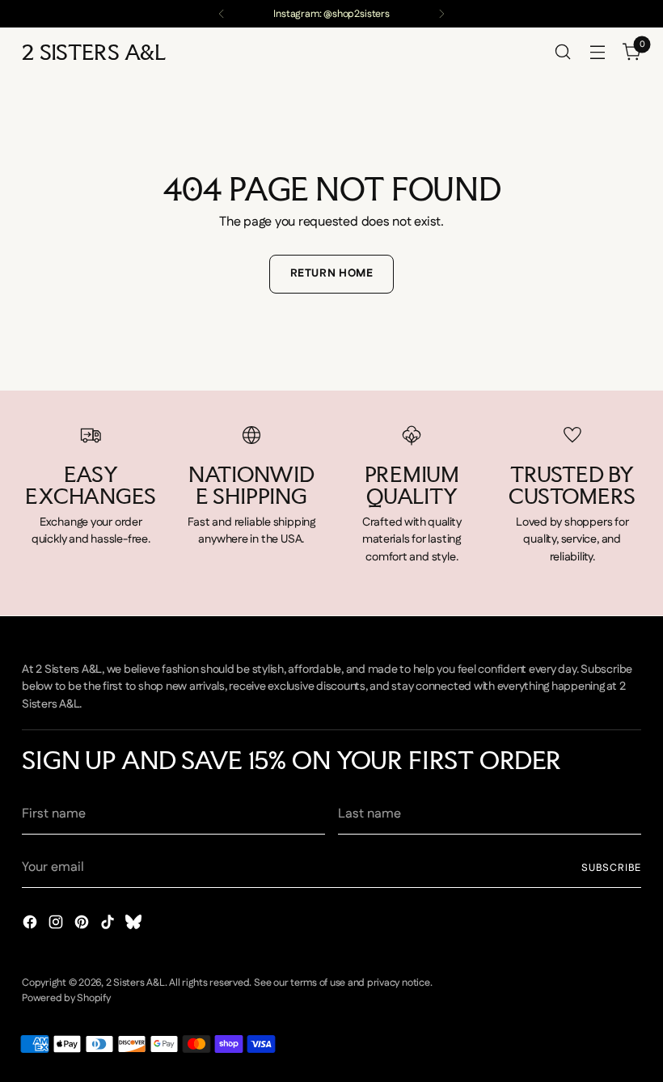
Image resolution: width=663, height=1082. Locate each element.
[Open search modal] (563, 52)
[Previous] (221, 13)
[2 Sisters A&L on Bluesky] (135, 925)
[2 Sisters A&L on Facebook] (31, 925)
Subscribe (610, 867)
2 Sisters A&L (135, 982)
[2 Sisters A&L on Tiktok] (109, 925)
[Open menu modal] (597, 52)
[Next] (441, 13)
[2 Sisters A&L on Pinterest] (83, 925)
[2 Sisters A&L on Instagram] (57, 925)
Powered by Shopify (66, 998)
